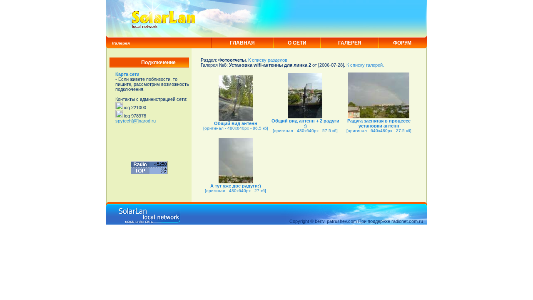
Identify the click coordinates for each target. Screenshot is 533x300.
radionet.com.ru (407, 221)
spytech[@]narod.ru (135, 120)
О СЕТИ (297, 43)
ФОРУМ (402, 43)
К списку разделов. (268, 60)
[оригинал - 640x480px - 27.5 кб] (378, 130)
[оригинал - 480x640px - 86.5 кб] (235, 128)
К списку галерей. (365, 65)
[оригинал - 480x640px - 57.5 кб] (305, 130)
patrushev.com (342, 221)
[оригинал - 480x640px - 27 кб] (235, 190)
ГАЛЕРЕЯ (349, 43)
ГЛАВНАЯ (242, 43)
